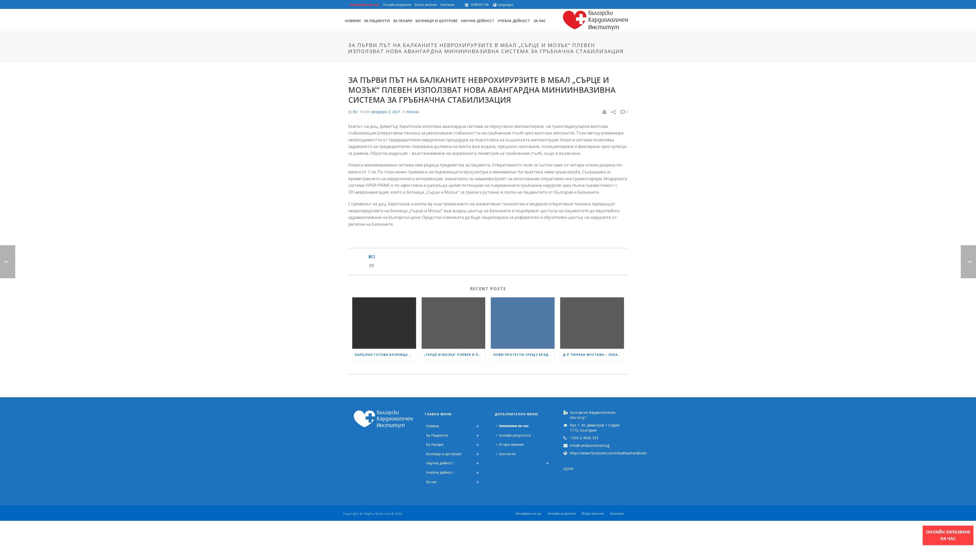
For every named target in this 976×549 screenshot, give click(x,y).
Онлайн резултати (515, 435)
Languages (505, 5)
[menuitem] (497, 462)
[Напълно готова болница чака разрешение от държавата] (384, 322)
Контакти (507, 453)
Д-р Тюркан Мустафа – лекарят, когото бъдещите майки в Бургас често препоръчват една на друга (593, 355)
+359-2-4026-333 (584, 438)
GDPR (568, 468)
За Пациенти (377, 20)
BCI (355, 111)
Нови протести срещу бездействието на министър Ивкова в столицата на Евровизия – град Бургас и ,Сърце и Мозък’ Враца (524, 355)
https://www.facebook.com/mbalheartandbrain (608, 453)
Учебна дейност (514, 20)
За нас (539, 20)
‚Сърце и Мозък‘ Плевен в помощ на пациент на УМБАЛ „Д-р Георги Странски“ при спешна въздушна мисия (454, 355)
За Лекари (402, 20)
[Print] (604, 111)
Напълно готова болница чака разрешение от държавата (385, 355)
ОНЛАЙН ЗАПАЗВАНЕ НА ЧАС (948, 535)
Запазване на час (514, 426)
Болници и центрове (437, 20)
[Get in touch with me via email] (372, 266)
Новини (353, 20)
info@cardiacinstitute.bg (589, 445)
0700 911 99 (480, 4)
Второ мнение (511, 444)
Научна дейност (477, 20)
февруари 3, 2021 (386, 111)
